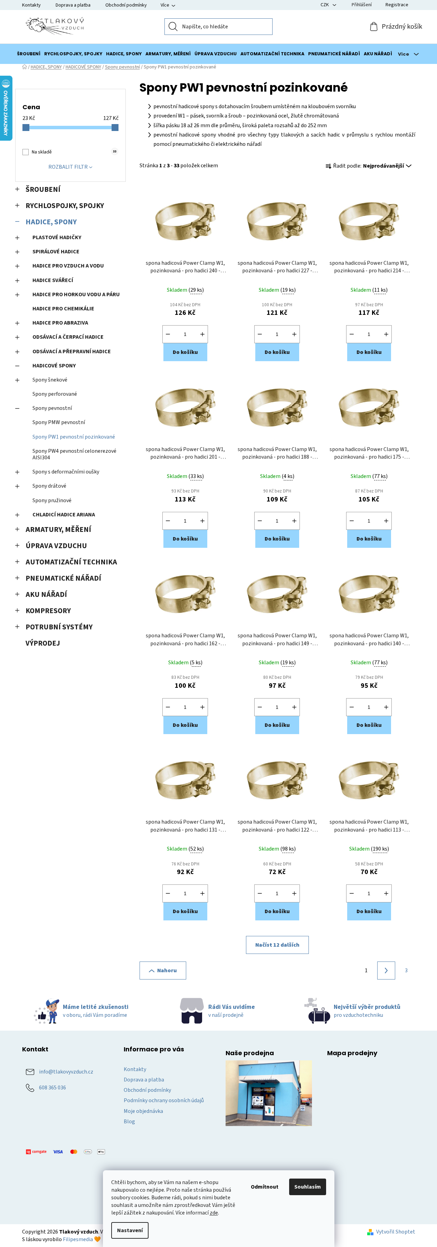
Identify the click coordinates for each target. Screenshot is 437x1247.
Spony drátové (49, 486)
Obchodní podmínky (126, 5)
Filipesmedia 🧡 (82, 1239)
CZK (325, 4)
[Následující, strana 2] (386, 970)
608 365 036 (52, 1087)
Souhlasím (307, 1187)
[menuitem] (28, 54)
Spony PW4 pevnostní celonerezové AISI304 (74, 454)
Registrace (397, 4)
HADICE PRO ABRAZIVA (60, 323)
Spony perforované (54, 394)
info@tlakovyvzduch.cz (66, 1072)
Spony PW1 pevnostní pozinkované (73, 437)
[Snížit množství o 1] (168, 334)
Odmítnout (264, 1187)
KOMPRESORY (48, 611)
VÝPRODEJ (43, 643)
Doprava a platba (73, 5)
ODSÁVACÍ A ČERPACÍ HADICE (68, 337)
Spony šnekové (49, 380)
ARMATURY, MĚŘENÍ (58, 530)
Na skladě (74, 152)
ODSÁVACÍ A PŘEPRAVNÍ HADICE (71, 351)
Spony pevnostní (52, 408)
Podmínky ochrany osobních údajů (164, 1100)
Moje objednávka (143, 1111)
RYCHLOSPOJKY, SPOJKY (65, 206)
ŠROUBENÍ (43, 190)
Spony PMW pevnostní (58, 422)
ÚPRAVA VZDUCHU (56, 546)
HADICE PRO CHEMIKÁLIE (63, 308)
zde (214, 1213)
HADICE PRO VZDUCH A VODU (68, 266)
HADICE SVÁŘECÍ (52, 280)
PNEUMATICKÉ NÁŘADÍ (63, 578)
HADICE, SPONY (51, 222)
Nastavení (130, 1230)
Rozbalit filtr (68, 167)
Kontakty (31, 5)
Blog (129, 1121)
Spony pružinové (52, 500)
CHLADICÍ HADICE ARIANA (63, 514)
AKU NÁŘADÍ (46, 595)
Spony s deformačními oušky (65, 472)
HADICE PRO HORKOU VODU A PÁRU (76, 294)
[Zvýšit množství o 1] (202, 334)
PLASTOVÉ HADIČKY (56, 237)
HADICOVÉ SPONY (54, 365)
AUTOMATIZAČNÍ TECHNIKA (71, 562)
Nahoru (167, 970)
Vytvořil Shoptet (395, 1232)
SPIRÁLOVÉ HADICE (55, 251)
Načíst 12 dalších (277, 945)
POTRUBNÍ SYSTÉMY (59, 627)
